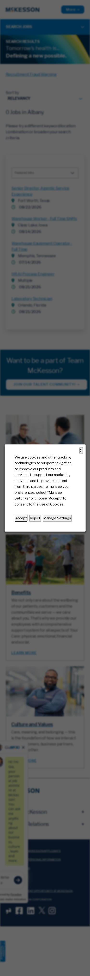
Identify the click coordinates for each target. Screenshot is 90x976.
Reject (35, 518)
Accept (21, 518)
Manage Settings (57, 518)
